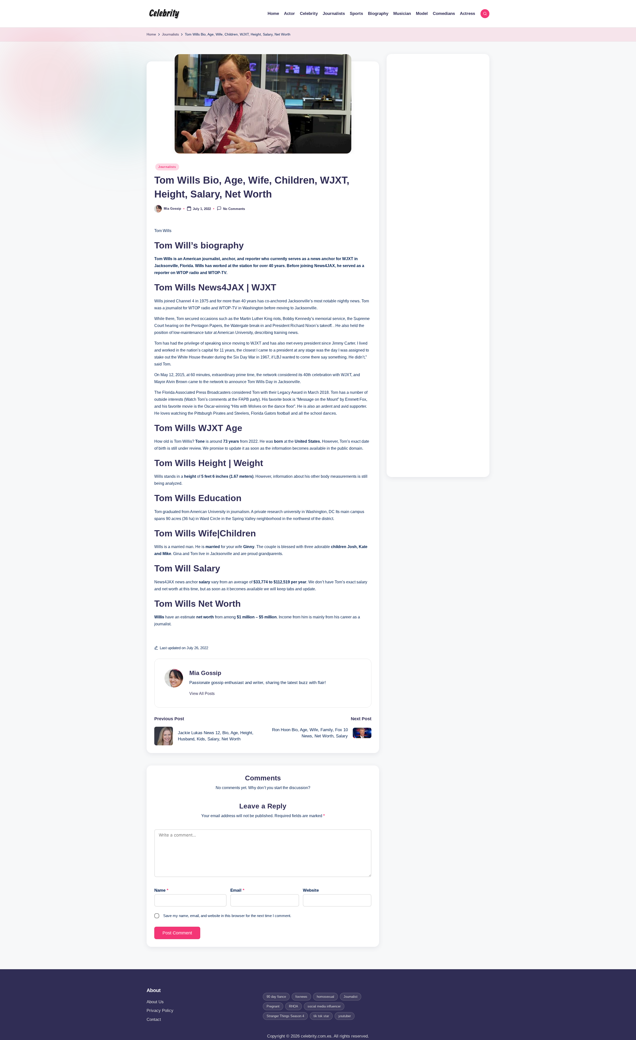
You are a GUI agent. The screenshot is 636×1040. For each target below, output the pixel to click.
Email (237, 890)
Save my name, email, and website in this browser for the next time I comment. (227, 916)
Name (161, 890)
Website (311, 890)
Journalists (167, 167)
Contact (154, 1019)
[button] (202, 693)
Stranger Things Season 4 (285, 1016)
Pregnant (273, 1006)
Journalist (351, 997)
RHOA (293, 1006)
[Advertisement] (438, 265)
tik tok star (321, 1016)
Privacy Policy (160, 1010)
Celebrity (164, 13)
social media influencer (324, 1006)
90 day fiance (276, 997)
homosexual (325, 997)
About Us (155, 1002)
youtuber (344, 1016)
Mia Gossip (205, 673)
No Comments (234, 209)
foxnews (301, 997)
